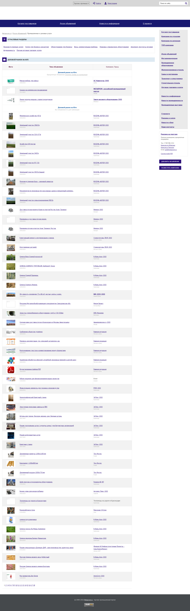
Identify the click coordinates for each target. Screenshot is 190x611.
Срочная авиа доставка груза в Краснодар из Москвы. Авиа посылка (44, 322)
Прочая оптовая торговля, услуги (29, 50)
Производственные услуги (13, 47)
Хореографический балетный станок (33, 397)
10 (16, 585)
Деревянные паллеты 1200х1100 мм (33, 454)
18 (34, 585)
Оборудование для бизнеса (61, 47)
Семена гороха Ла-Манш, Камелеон (32, 529)
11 (19, 585)
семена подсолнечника (28, 519)
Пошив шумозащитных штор (30, 435)
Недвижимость (9, 50)
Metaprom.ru (6, 33)
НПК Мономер (99, 313)
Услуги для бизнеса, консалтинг (37, 47)
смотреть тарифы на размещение (76, 75)
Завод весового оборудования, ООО (108, 99)
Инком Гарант (98, 303)
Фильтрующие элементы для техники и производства (39, 388)
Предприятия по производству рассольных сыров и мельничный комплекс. (46, 191)
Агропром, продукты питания (142, 47)
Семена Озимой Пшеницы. (29, 275)
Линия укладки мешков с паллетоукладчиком (36, 99)
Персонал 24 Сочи (100, 510)
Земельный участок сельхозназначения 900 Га (36, 200)
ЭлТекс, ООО (98, 397)
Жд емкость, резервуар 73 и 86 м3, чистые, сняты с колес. (41, 294)
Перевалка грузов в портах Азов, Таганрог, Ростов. (38, 228)
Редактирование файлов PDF (30, 369)
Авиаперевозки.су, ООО (102, 322)
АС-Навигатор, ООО (101, 81)
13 (23, 585)
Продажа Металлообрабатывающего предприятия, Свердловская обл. (45, 303)
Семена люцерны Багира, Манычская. (33, 538)
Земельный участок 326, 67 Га (30, 134)
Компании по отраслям (170, 36)
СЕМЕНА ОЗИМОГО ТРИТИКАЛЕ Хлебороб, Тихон (37, 266)
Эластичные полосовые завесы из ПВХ (33, 407)
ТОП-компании (167, 45)
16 (30, 585)
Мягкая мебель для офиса (29, 81)
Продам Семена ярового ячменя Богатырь (35, 566)
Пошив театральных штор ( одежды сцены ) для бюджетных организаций (47, 426)
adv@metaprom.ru (171, 150)
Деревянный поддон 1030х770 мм (32, 472)
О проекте (147, 23)
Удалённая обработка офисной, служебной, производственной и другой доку (48, 360)
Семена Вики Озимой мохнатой (31, 257)
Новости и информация (109, 23)
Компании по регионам (170, 41)
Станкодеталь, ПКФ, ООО (103, 238)
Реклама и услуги (168, 118)
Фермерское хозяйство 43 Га (30, 116)
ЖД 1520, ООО (99, 294)
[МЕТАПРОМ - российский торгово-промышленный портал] (22, 13)
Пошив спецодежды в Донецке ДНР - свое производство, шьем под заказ (46, 548)
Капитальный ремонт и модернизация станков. (37, 238)
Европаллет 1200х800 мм (29, 463)
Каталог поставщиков (27, 23)
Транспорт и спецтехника (172, 78)
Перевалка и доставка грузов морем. (33, 219)
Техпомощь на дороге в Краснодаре (33, 501)
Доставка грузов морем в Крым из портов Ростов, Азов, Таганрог (43, 210)
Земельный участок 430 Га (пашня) (32, 172)
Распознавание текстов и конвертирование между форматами (43, 350)
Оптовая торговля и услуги (172, 87)
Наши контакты (167, 127)
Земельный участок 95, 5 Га (29, 163)
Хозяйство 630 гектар (28, 144)
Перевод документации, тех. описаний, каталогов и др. (40, 341)
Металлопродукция (169, 58)
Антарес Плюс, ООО (101, 491)
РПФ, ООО (97, 388)
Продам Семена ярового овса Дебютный (34, 557)
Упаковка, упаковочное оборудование (114, 47)
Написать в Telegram (167, 147)
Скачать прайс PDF (167, 154)
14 (25, 585)
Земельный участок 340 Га (29, 153)
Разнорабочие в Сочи (27, 510)
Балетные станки (26, 444)
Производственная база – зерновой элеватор (36, 181)
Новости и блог (167, 122)
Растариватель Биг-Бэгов (29, 576)
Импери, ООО (98, 210)
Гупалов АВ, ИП (99, 482)
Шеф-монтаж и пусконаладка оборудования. (36, 482)
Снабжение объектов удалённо (31, 332)
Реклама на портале (169, 134)
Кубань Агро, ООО (100, 257)
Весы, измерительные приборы (86, 47)
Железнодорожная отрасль (172, 70)
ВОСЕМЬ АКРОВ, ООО (101, 116)
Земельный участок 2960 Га (29, 125)
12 (21, 585)
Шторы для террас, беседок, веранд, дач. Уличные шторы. (41, 416)
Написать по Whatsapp (168, 145)
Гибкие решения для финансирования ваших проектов (39, 379)
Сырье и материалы (169, 74)
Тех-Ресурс (98, 454)
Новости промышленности (172, 100)
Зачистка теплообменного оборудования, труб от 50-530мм (41, 313)
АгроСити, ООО (99, 576)
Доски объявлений (68, 23)
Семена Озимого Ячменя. (28, 285)
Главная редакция (100, 332)
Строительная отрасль (170, 83)
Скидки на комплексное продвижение (33, 90)
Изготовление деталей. (28, 247)
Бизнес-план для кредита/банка (31, 491)
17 (32, 585)
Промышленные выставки (171, 105)
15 (27, 585)
